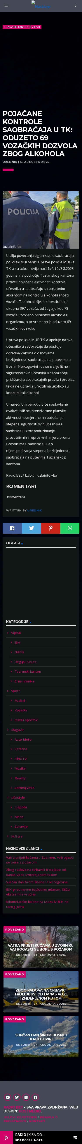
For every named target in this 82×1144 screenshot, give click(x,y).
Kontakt (37, 1121)
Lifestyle (18, 797)
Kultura (17, 836)
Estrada (21, 749)
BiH (17, 642)
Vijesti (36, 27)
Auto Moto (23, 739)
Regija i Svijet (25, 662)
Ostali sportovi (26, 720)
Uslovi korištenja (20, 1117)
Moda (19, 817)
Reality (20, 778)
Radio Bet (13, 1107)
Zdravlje (21, 826)
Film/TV (21, 758)
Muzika (20, 768)
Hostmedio (30, 1111)
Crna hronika (24, 681)
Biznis (19, 652)
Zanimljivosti (25, 787)
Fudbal (20, 700)
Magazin (17, 729)
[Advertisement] (41, 69)
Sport (15, 691)
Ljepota (21, 807)
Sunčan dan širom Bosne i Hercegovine (37, 882)
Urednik (34, 510)
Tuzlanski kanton (16, 27)
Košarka (21, 710)
